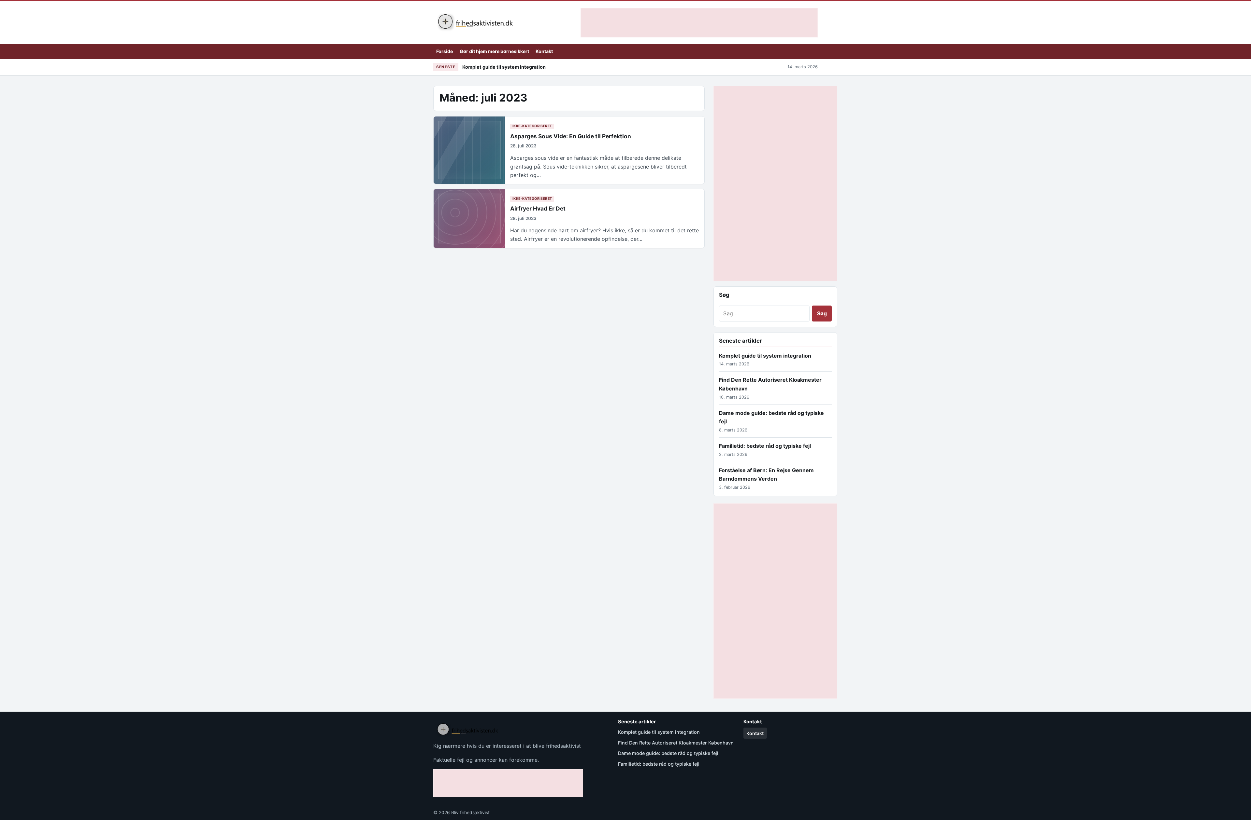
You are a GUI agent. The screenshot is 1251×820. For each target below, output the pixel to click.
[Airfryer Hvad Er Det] (469, 218)
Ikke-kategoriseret (532, 126)
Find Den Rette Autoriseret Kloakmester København (676, 742)
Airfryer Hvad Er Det (538, 208)
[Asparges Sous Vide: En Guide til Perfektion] (469, 150)
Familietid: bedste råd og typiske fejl (765, 446)
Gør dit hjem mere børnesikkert (494, 51)
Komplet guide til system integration (504, 67)
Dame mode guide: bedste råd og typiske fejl (668, 753)
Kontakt (544, 51)
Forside (444, 51)
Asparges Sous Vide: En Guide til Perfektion (570, 136)
